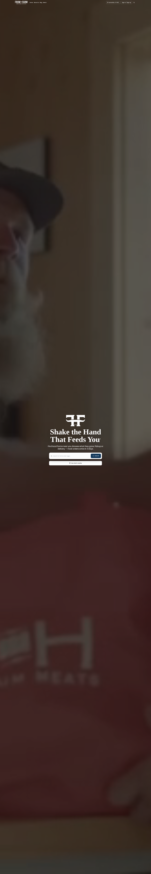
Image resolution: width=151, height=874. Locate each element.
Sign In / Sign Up (126, 2)
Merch (44, 2)
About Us (36, 2)
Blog (41, 2)
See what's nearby (76, 463)
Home (31, 2)
